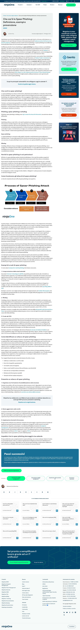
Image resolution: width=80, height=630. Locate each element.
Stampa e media (26, 613)
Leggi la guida (69, 115)
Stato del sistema (26, 597)
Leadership (24, 607)
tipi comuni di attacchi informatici (32, 114)
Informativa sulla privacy (48, 581)
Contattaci (62, 1)
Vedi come (68, 94)
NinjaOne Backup (6, 603)
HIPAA (43, 584)
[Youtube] (67, 612)
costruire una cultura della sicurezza (30, 392)
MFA (29, 431)
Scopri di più (44, 1)
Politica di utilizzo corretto (69, 608)
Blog (23, 584)
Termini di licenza (26, 618)
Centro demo (25, 592)
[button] (4, 492)
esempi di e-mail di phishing (16, 268)
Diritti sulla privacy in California (49, 601)
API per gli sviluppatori (27, 595)
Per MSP (38, 4)
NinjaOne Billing (5, 596)
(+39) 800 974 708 (70, 592)
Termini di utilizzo (67, 606)
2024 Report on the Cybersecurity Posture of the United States (32, 72)
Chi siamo (24, 605)
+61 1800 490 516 (70, 594)
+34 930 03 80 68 (71, 590)
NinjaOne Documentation (8, 600)
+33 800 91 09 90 (71, 588)
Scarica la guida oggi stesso (27, 84)
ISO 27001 (44, 586)
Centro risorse (25, 581)
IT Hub (4, 15)
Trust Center (25, 599)
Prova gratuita (70, 5)
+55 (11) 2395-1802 (71, 596)
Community (25, 609)
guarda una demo (33, 462)
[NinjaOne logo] (9, 5)
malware (45, 50)
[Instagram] (72, 612)
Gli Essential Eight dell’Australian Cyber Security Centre (49, 592)
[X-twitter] (64, 615)
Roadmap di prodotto (7, 607)
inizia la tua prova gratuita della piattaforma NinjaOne (52, 462)
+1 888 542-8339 (55, 1)
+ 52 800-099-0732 (72, 598)
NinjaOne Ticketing (6, 598)
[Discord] (75, 612)
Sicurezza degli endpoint (12, 15)
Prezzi (45, 4)
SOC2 (15, 431)
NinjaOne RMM (5, 581)
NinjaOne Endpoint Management (20, 462)
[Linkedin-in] (64, 612)
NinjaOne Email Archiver (7, 605)
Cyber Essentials (46, 595)
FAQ (23, 611)
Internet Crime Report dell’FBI (15, 274)
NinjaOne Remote (6, 589)
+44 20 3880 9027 (69, 586)
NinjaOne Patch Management (9, 587)
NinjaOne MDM (5, 592)
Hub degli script (26, 590)
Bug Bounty (45, 588)
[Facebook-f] (69, 612)
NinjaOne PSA (5, 594)
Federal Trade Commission (42, 58)
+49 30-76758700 (72, 584)
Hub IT (23, 586)
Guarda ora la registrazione (26, 402)
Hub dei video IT (26, 588)
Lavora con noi (25, 615)
